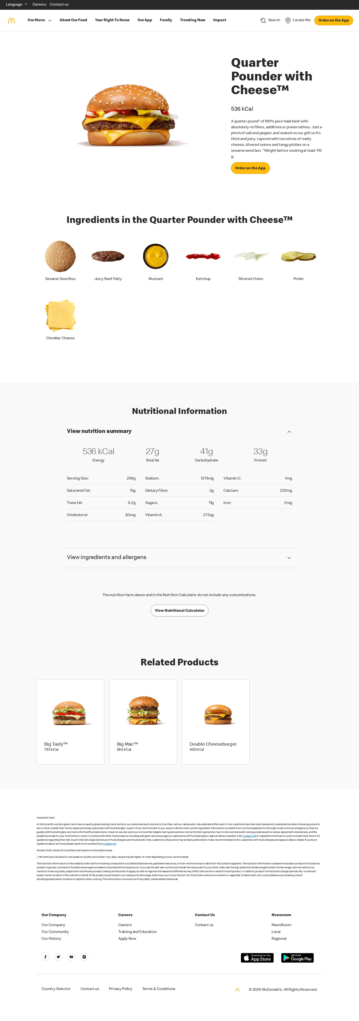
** (38, 857)
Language (14, 5)
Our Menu (36, 20)
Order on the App (333, 21)
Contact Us (248, 836)
